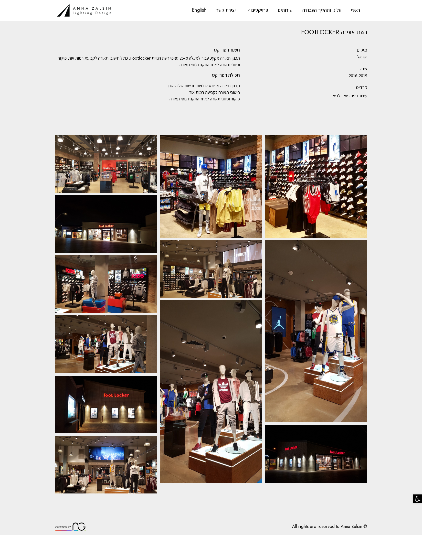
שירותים (285, 10)
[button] (417, 498)
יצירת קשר (226, 10)
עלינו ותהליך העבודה (321, 10)
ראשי (355, 10)
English (199, 10)
